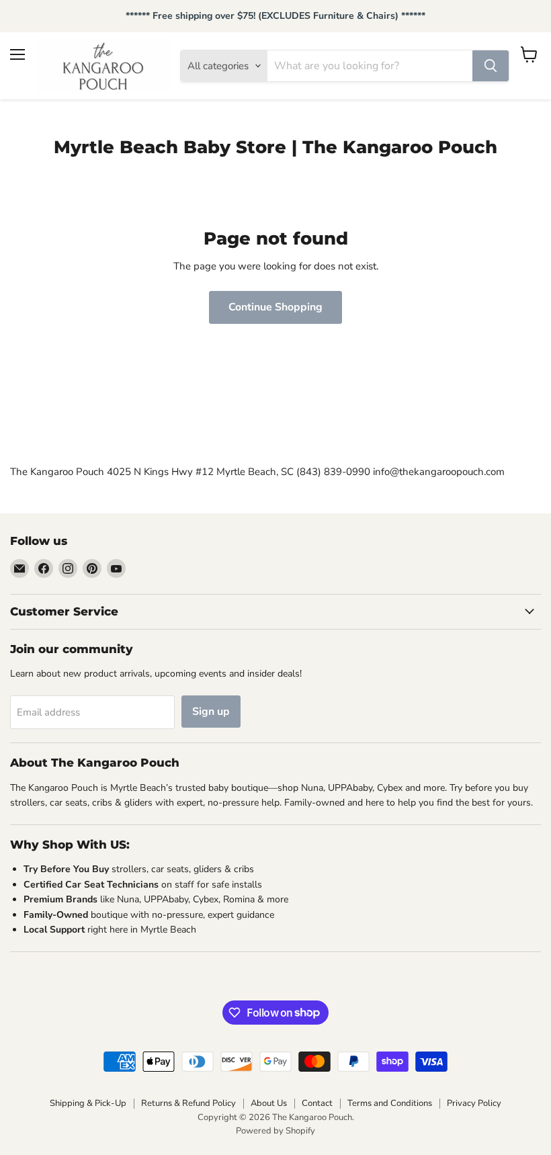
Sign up (211, 711)
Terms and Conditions (389, 1103)
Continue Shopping (275, 307)
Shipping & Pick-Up (88, 1103)
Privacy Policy (474, 1103)
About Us (269, 1103)
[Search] (490, 65)
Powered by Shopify (275, 1131)
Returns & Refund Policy (188, 1103)
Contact (317, 1103)
